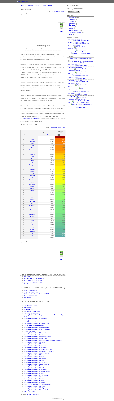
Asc (34, 135)
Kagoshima (32, 150)
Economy (71, 21)
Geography (72, 25)
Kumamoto (32, 184)
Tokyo (32, 137)
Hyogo (32, 182)
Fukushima (32, 205)
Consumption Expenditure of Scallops (34, 388)
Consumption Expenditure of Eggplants (35, 358)
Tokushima (32, 180)
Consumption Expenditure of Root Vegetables (36, 327)
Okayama (32, 167)
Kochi (32, 145)
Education (72, 23)
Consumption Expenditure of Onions (34, 380)
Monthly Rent (27, 307)
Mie (32, 212)
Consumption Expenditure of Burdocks (34, 342)
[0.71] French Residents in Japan (33, 282)
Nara (32, 235)
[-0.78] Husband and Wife (31, 292)
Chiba (32, 177)
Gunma (32, 216)
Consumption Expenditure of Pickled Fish (35, 318)
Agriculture (72, 19)
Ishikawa (32, 171)
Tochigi (32, 203)
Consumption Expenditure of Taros (33, 344)
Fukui (32, 227)
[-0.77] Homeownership (30, 295)
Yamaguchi (32, 165)
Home (22, 5)
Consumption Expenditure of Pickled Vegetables (37, 336)
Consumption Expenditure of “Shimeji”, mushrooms (38, 349)
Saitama (32, 199)
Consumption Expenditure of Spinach (34, 355)
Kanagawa (32, 152)
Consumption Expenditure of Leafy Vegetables (37, 329)
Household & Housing (33, 5)
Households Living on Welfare (29, 118)
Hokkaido (32, 141)
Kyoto (32, 139)
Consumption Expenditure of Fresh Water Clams (37, 390)
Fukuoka (32, 147)
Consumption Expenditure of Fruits (33, 334)
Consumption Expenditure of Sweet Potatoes (36, 353)
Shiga (32, 207)
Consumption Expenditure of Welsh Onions (36, 362)
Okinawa (32, 173)
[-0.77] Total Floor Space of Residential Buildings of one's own (41, 294)
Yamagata (32, 231)
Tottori (32, 197)
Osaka (32, 143)
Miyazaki (32, 169)
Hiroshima (32, 154)
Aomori (32, 192)
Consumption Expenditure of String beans (35, 345)
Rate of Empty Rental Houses (32, 311)
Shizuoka (32, 201)
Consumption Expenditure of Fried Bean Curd (36, 323)
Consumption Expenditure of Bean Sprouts (36, 367)
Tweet (61, 31)
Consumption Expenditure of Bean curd (35, 333)
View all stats (27, 284)
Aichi (32, 158)
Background (72, 17)
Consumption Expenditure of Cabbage (34, 382)
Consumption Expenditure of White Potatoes (36, 375)
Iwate (32, 195)
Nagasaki (32, 175)
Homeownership (28, 304)
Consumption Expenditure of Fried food (35, 320)
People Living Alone (48, 5)
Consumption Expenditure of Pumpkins (35, 360)
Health (71, 28)
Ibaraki (32, 220)
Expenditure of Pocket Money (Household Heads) (37, 384)
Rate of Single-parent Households (33, 322)
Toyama (32, 229)
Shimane (32, 190)
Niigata (32, 218)
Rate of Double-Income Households (34, 325)
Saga (32, 222)
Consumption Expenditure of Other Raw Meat (36, 364)
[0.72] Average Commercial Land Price (34, 278)
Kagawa (32, 188)
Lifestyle (71, 27)
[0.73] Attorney (28, 276)
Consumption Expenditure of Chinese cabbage (37, 371)
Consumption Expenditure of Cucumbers (35, 347)
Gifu (32, 233)
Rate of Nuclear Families (30, 305)
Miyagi (32, 156)
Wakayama (32, 214)
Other (70, 34)
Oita (32, 162)
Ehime (32, 160)
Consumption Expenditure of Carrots (34, 373)
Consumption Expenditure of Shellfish (34, 386)
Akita (32, 225)
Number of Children (29, 331)
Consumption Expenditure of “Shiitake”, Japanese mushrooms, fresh (43, 340)
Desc (30, 135)
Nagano (32, 210)
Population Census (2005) (58, 127)
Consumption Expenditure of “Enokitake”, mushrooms (39, 351)
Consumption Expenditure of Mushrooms (35, 338)
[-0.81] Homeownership (30, 290)
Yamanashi (32, 186)
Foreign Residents (74, 30)
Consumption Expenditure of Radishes (34, 378)
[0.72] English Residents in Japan (33, 280)
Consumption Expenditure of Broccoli (34, 356)
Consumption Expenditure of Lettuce (34, 366)
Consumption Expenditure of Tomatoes (35, 377)
